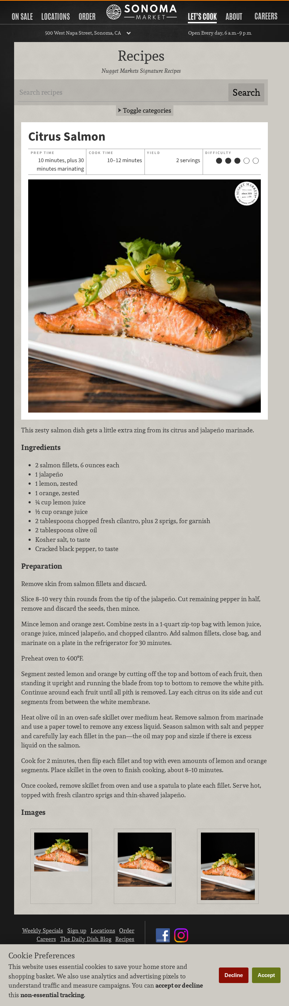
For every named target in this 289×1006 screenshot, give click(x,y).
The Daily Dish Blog (85, 938)
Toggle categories (147, 110)
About (234, 16)
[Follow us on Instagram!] (181, 942)
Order (87, 16)
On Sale (22, 16)
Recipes (124, 938)
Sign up (76, 930)
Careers (265, 16)
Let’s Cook (202, 16)
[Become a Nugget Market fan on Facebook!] (163, 942)
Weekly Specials (42, 930)
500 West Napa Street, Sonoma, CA (83, 33)
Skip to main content (33, 6)
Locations (55, 16)
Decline (234, 975)
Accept (266, 975)
